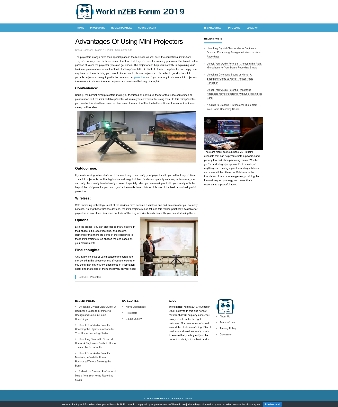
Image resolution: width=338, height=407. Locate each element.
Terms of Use (227, 322)
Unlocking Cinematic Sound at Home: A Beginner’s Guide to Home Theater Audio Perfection (230, 78)
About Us (225, 316)
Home (80, 27)
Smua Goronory (84, 50)
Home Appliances (121, 27)
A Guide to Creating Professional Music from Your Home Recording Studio (232, 107)
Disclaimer (226, 334)
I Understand (272, 404)
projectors (139, 77)
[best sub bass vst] (233, 149)
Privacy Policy (228, 328)
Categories (211, 28)
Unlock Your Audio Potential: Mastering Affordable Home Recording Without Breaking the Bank (234, 94)
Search (251, 28)
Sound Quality (147, 27)
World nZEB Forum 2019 (160, 398)
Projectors (97, 27)
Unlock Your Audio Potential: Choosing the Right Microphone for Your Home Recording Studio (234, 65)
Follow (233, 28)
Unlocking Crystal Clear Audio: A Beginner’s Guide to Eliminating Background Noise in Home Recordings (234, 52)
